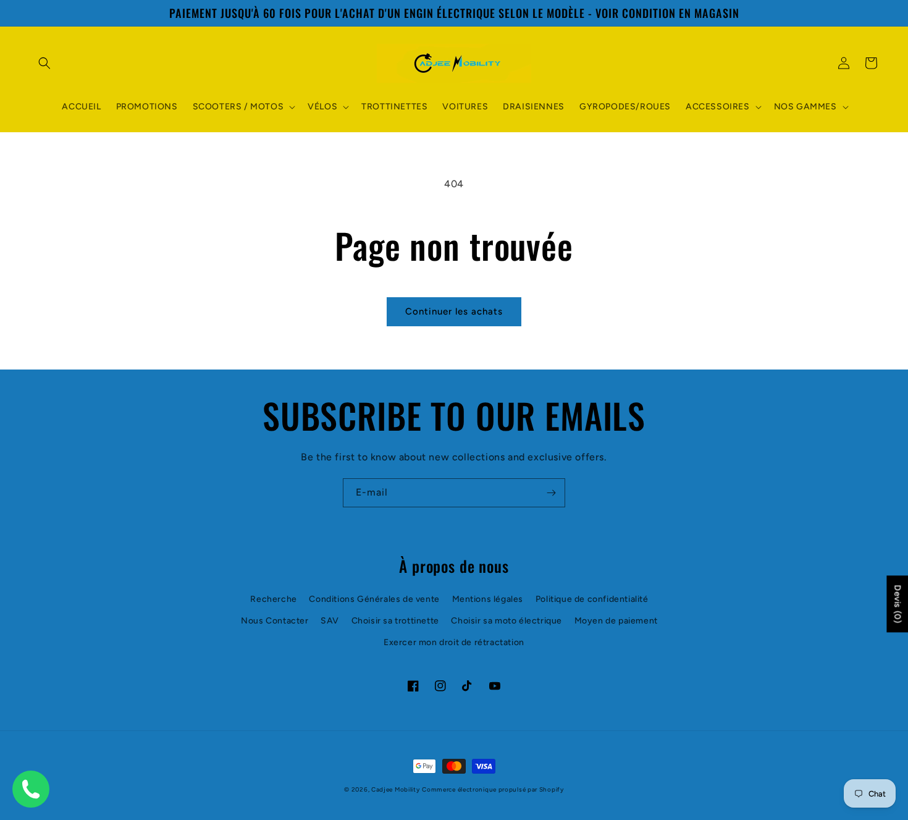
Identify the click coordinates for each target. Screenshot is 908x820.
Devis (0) (897, 604)
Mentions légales (488, 599)
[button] (44, 63)
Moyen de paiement (616, 620)
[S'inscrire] (551, 492)
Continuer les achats (454, 311)
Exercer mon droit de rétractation (454, 642)
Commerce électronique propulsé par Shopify (492, 789)
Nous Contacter (274, 620)
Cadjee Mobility (395, 789)
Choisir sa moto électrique (506, 620)
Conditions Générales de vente (374, 599)
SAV (330, 620)
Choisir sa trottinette (395, 620)
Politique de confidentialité (592, 599)
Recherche (273, 599)
